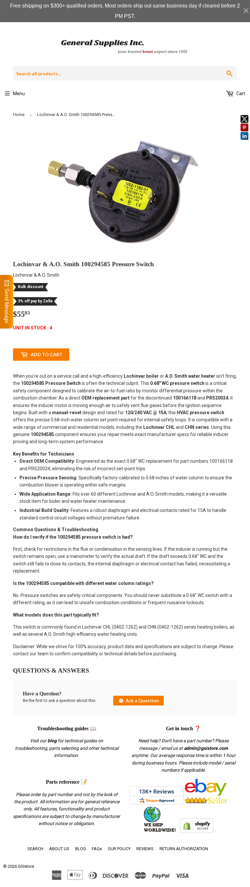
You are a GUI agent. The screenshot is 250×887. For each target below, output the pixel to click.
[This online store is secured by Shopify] (196, 831)
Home (18, 114)
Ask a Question (142, 700)
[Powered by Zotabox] (244, 142)
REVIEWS (145, 848)
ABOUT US (59, 848)
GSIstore (26, 866)
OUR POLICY (119, 848)
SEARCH (35, 848)
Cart (240, 93)
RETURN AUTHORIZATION (184, 848)
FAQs (97, 848)
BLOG (80, 848)
